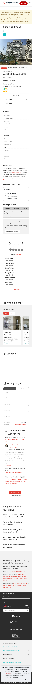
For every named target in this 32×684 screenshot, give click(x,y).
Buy (6, 313)
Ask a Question (15, 492)
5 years (8, 393)
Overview (4, 67)
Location (21, 67)
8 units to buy (8, 99)
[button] (27, 593)
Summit (16, 629)
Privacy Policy (9, 673)
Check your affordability (20, 424)
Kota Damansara (16, 172)
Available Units (12, 67)
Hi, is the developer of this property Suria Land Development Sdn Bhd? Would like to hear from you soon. (16, 481)
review (18, 254)
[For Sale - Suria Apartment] (12, 323)
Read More (6, 180)
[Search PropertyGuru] (28, 610)
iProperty (16, 616)
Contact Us (6, 597)
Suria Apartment (8, 337)
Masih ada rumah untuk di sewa (13, 472)
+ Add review (16, 289)
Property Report (16, 636)
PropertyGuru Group (9, 593)
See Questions (16, 495)
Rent (12, 313)
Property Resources (8, 658)
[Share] (4, 34)
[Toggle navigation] (29, 3)
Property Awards (16, 622)
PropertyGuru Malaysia (9, 643)
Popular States (7, 654)
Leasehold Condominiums (19, 571)
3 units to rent (9, 103)
